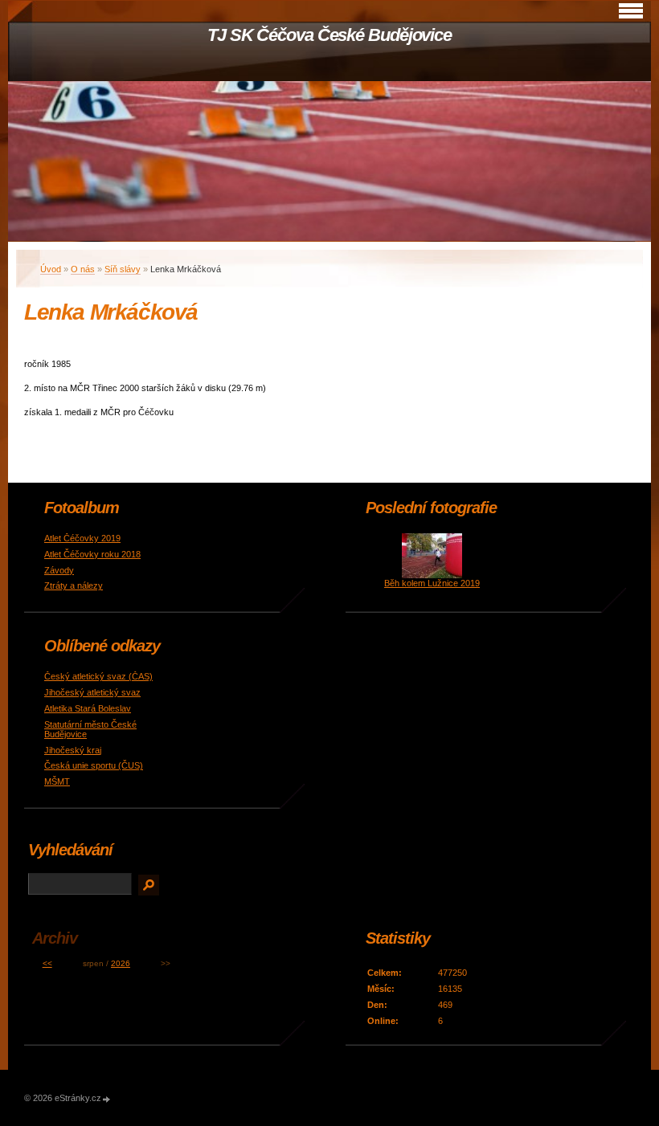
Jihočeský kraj (72, 750)
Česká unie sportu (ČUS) (93, 765)
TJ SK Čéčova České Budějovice (329, 35)
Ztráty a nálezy (73, 585)
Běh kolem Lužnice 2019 (432, 583)
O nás (83, 269)
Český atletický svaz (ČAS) (98, 676)
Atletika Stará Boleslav (87, 708)
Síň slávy (122, 269)
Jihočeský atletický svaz (92, 692)
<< (47, 963)
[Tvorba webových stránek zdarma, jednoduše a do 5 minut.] (107, 1099)
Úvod (50, 269)
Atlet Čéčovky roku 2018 (92, 554)
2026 (120, 963)
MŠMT (57, 781)
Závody (59, 570)
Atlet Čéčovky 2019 (82, 538)
